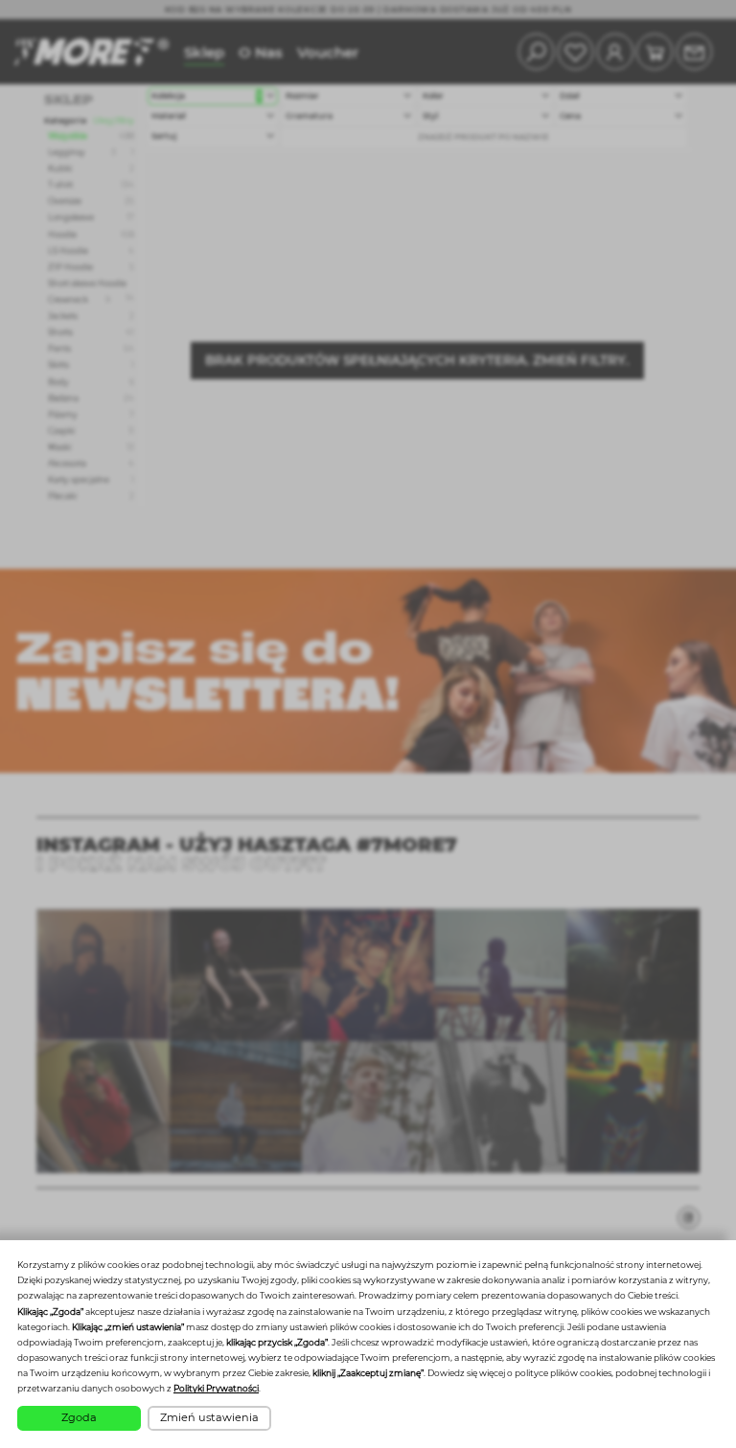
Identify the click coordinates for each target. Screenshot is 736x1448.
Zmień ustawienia (209, 1417)
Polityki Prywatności (216, 1388)
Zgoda (79, 1417)
